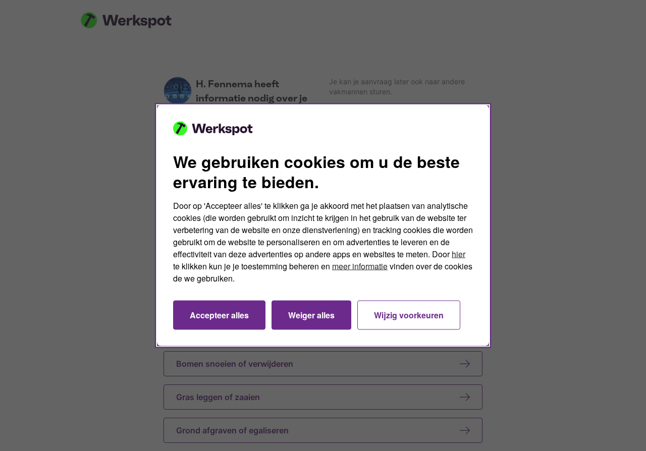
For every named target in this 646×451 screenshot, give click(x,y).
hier (458, 254)
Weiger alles (311, 315)
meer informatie (360, 266)
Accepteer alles (219, 315)
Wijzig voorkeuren (409, 315)
